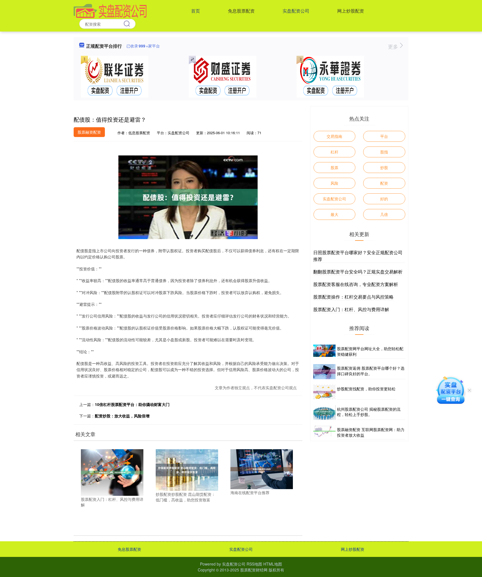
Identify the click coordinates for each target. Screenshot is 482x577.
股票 (334, 167)
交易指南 (334, 136)
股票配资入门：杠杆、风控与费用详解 (351, 309)
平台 (384, 136)
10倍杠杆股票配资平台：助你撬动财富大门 (132, 404)
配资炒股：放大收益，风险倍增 (122, 416)
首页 (195, 11)
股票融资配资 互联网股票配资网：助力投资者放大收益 (370, 432)
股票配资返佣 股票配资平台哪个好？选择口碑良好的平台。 (370, 370)
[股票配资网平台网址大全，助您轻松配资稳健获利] (324, 352)
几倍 (384, 214)
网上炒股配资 (350, 11)
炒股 (384, 167)
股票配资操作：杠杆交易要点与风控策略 (353, 297)
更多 (393, 46)
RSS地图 (254, 564)
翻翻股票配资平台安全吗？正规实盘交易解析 (358, 271)
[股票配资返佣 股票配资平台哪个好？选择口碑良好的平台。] (324, 371)
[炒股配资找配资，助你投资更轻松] (324, 392)
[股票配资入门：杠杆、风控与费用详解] (112, 472)
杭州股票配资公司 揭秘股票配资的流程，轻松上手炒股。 (369, 411)
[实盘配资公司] (110, 10)
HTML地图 (272, 564)
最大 (334, 214)
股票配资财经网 (253, 570)
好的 (384, 198)
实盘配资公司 (296, 11)
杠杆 (334, 152)
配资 (384, 183)
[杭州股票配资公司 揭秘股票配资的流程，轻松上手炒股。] (324, 412)
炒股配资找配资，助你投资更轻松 (366, 388)
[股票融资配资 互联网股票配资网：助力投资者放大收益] (324, 432)
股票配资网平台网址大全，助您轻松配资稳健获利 (370, 351)
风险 (334, 183)
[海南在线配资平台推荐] (261, 468)
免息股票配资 (241, 11)
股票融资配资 (89, 132)
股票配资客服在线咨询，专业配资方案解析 (355, 284)
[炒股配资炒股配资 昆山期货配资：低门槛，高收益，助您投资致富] (187, 469)
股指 (384, 152)
